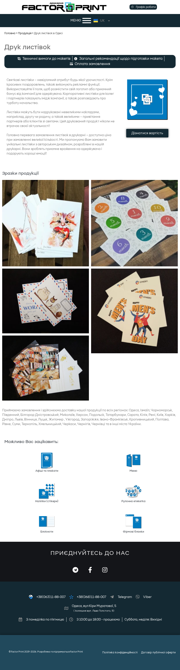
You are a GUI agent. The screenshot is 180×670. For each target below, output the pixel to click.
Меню (133, 470)
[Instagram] (105, 570)
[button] (143, 7)
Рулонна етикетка (133, 501)
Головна (9, 33)
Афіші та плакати (46, 470)
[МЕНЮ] (86, 20)
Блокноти (46, 531)
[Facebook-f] (90, 570)
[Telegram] (75, 570)
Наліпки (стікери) (46, 501)
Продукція (24, 33)
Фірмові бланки (133, 531)
